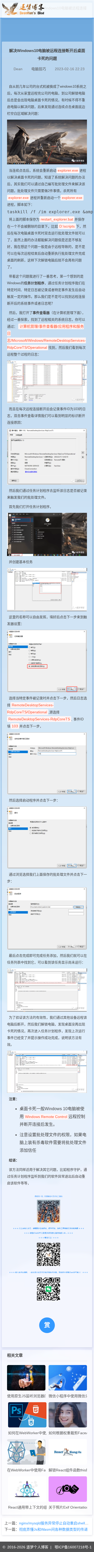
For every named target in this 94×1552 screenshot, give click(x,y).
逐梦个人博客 (37, 1547)
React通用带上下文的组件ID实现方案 (27, 1507)
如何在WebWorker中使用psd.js (27, 1433)
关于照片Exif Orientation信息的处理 (68, 1507)
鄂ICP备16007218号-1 (73, 1547)
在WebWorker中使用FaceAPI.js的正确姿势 (26, 1470)
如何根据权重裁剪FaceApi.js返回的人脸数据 (68, 1433)
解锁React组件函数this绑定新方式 (68, 1470)
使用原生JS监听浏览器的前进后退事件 (26, 1396)
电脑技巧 (38, 69)
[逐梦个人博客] (23, 14)
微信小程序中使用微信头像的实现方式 (68, 1396)
